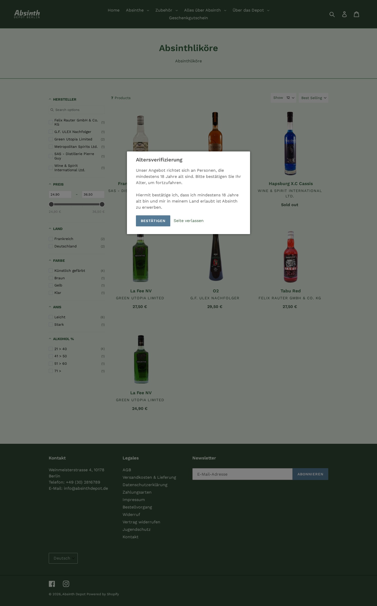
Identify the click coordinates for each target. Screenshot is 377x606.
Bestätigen (153, 221)
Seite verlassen (189, 220)
